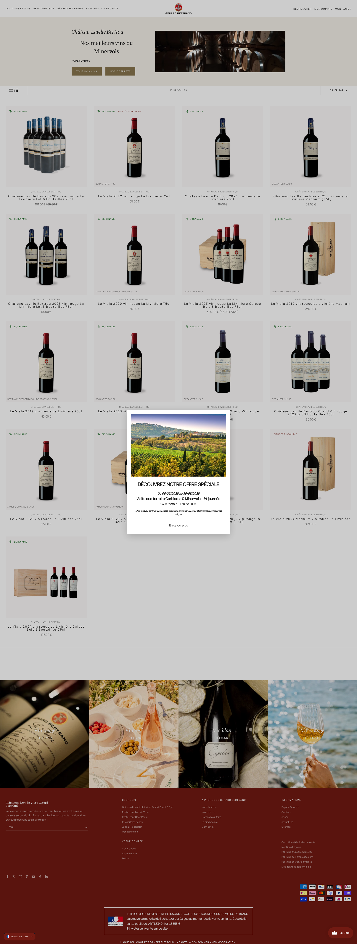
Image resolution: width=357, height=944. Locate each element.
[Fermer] (224, 415)
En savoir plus (178, 525)
